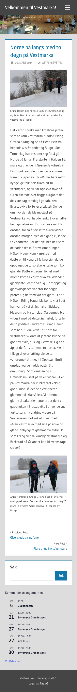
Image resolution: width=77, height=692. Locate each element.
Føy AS (44, 683)
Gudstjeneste (26, 606)
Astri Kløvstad (52, 62)
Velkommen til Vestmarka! (30, 7)
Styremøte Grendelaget (32, 617)
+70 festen (24, 641)
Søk (13, 567)
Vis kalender (12, 661)
